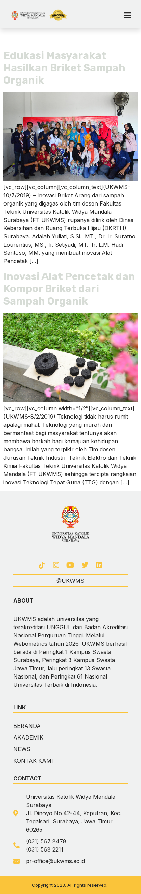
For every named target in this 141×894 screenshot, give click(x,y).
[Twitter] (84, 565)
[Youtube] (70, 565)
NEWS (21, 749)
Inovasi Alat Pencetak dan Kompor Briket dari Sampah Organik (69, 288)
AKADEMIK (28, 737)
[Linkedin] (99, 565)
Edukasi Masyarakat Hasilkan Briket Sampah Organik (64, 67)
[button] (127, 15)
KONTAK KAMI (33, 760)
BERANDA (27, 725)
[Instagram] (56, 565)
